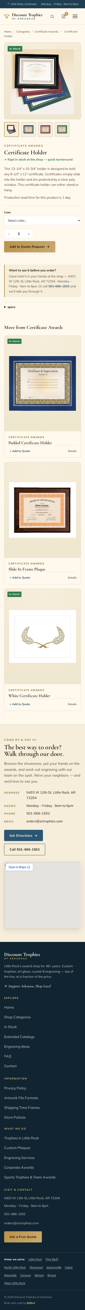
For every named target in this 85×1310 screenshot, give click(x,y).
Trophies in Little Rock (21, 1138)
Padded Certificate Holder (30, 442)
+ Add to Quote (20, 451)
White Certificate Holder (29, 695)
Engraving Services (19, 1157)
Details (72, 451)
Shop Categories (17, 1017)
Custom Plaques (17, 1148)
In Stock (10, 1027)
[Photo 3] (45, 129)
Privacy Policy (15, 1088)
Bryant (51, 1275)
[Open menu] (75, 16)
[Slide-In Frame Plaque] (42, 510)
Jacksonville (53, 1267)
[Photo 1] (11, 129)
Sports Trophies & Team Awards (29, 1177)
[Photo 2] (28, 129)
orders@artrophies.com (44, 821)
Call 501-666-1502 (25, 849)
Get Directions (23, 835)
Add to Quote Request (29, 247)
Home (8, 31)
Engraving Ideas (17, 1046)
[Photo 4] (62, 129)
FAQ (7, 1056)
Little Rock (35, 1259)
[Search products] (52, 16)
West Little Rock (14, 1283)
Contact (10, 1066)
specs (11, 307)
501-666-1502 (59, 286)
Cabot (69, 1267)
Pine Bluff (52, 1259)
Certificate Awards (46, 31)
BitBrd (31, 1303)
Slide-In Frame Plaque (26, 569)
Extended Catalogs (19, 1036)
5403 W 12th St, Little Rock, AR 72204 (51, 795)
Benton (39, 1275)
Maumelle (10, 1275)
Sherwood (36, 1267)
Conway (25, 1275)
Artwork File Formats (21, 1098)
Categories (23, 31)
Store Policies (15, 1117)
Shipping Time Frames (22, 1107)
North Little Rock (15, 1267)
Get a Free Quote (23, 1237)
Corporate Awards (19, 1167)
